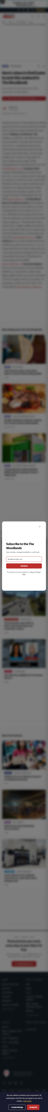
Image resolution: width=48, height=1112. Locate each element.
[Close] (40, 527)
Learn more (27, 1101)
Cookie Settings (17, 1107)
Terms (32, 572)
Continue (24, 566)
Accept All (33, 1107)
